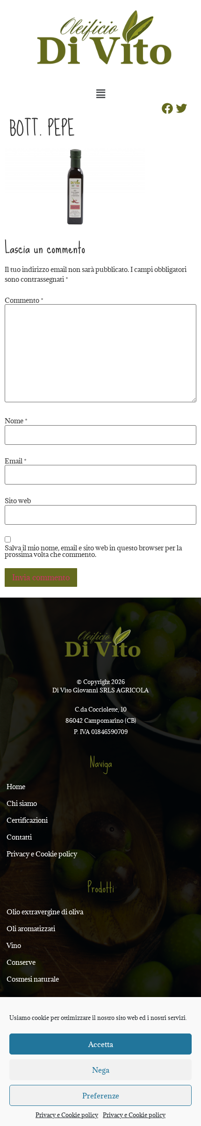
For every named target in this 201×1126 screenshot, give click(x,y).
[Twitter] (181, 108)
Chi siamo (22, 803)
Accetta (100, 1044)
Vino (14, 945)
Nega (100, 1070)
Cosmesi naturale (33, 979)
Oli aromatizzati (31, 928)
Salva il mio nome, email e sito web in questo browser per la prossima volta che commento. (93, 551)
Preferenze (100, 1095)
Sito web (18, 501)
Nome (16, 421)
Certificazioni (27, 820)
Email (16, 461)
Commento (24, 300)
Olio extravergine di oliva (45, 911)
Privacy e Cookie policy (67, 1115)
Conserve (21, 962)
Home (16, 786)
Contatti (19, 837)
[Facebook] (167, 108)
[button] (100, 93)
